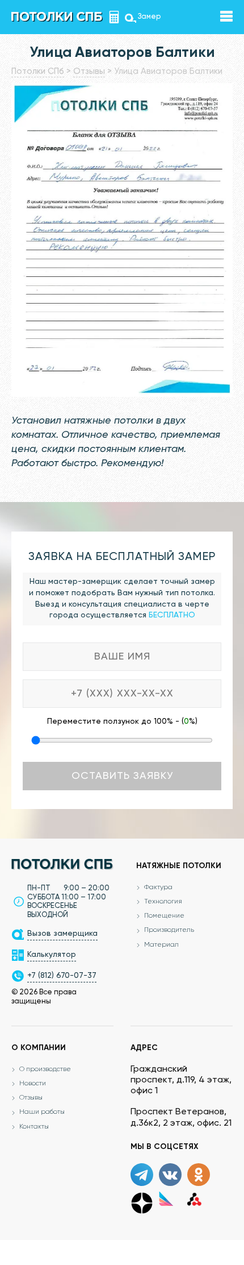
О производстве (45, 1069)
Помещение (164, 916)
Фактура (158, 887)
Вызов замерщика (62, 934)
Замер (131, 17)
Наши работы (42, 1112)
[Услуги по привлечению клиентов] (166, 1198)
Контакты (34, 1126)
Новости (32, 1083)
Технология (163, 901)
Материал (161, 945)
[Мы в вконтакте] (170, 1174)
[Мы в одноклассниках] (198, 1174)
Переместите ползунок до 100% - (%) (122, 721)
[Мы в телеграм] (142, 1174)
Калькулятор (116, 17)
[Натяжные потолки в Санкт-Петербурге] (57, 16)
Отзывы (31, 1097)
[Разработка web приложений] (194, 1198)
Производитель (169, 930)
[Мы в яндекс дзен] (142, 1203)
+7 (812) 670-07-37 (61, 976)
